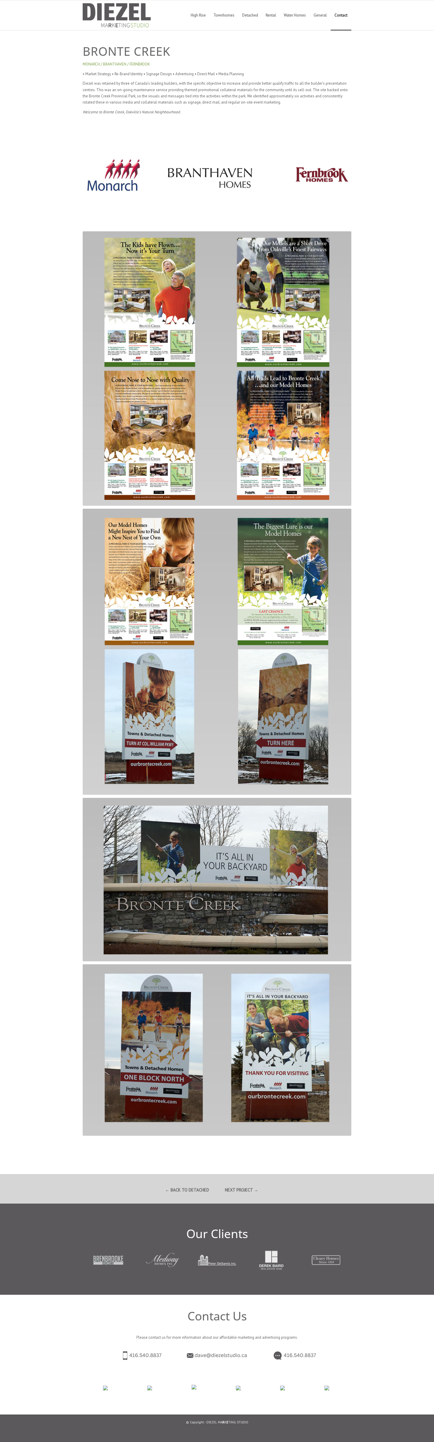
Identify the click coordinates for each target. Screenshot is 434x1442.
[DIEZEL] (125, 15)
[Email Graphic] (217, 1355)
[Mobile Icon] (130, 1355)
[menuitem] (198, 15)
